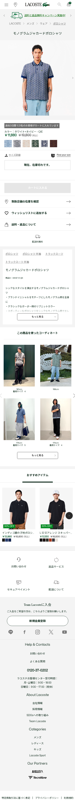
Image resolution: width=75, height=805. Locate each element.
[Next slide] (73, 78)
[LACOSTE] (37, 4)
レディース (37, 743)
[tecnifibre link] (37, 778)
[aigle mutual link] (37, 772)
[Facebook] (24, 632)
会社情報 (37, 703)
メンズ (37, 737)
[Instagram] (37, 632)
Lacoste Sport (37, 755)
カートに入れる (37, 188)
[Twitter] (51, 632)
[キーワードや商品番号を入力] (59, 4)
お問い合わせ (37, 653)
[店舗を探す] (15, 4)
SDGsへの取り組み (38, 715)
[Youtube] (64, 632)
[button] (69, 515)
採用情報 (37, 709)
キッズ (37, 749)
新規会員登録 (37, 621)
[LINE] (10, 632)
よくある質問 (37, 661)
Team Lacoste (37, 721)
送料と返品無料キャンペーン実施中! (44, 15)
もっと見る (38, 317)
